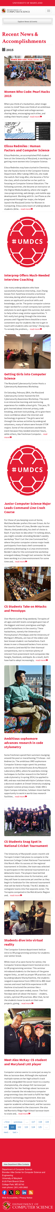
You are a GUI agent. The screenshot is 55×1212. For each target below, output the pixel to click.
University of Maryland (27, 3)
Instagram (17, 1192)
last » (15, 1132)
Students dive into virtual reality (23, 942)
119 (47, 1121)
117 (33, 1121)
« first (7, 1121)
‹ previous (17, 1121)
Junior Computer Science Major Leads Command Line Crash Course (27, 507)
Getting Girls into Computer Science (25, 376)
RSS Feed (31, 1192)
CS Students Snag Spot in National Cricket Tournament (26, 843)
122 (19, 1127)
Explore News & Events (27, 21)
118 (40, 1121)
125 (40, 1127)
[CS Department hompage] (27, 1204)
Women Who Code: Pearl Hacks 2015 (27, 93)
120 (5, 1127)
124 (33, 1127)
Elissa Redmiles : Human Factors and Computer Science (26, 148)
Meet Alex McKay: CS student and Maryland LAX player (25, 1062)
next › (6, 1132)
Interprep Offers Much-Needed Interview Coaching (27, 277)
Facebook (4, 1192)
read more (35, 116)
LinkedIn (24, 1192)
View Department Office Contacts (16, 1164)
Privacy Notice (25, 1197)
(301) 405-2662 (21, 1187)
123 (26, 1127)
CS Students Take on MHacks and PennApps (25, 608)
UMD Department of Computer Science (22, 10)
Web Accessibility (10, 1197)
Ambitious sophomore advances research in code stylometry (23, 742)
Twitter (11, 1192)
